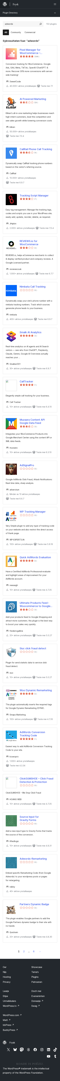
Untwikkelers (9, 1001)
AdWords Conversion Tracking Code (32, 734)
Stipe (5, 996)
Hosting (7, 976)
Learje (6, 991)
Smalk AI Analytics (30, 332)
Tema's (35, 972)
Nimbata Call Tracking (32, 286)
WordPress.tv (11, 1005)
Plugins (35, 976)
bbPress (8, 1025)
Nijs (4, 972)
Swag (35, 1005)
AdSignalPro (27, 465)
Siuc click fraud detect (33, 648)
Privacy (6, 982)
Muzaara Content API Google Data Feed (32, 421)
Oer (4, 967)
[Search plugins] (40, 24)
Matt (7, 1020)
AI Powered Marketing (33, 99)
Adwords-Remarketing (33, 858)
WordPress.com (12, 1015)
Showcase (36, 967)
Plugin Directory (10, 12)
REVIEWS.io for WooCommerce (29, 243)
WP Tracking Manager (33, 511)
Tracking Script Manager (34, 195)
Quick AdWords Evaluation (35, 557)
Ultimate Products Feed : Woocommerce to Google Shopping (35, 604)
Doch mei (36, 991)
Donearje (37, 1001)
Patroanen (36, 982)
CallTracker (26, 381)
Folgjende (40, 951)
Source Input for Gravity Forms (29, 818)
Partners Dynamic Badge (34, 904)
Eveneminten (38, 996)
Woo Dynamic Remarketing (36, 690)
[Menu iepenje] (55, 4)
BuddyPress (10, 1030)
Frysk (12, 1042)
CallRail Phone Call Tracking (36, 149)
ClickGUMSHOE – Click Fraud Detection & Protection (36, 780)
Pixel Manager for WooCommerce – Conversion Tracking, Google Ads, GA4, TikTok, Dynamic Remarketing (37, 51)
